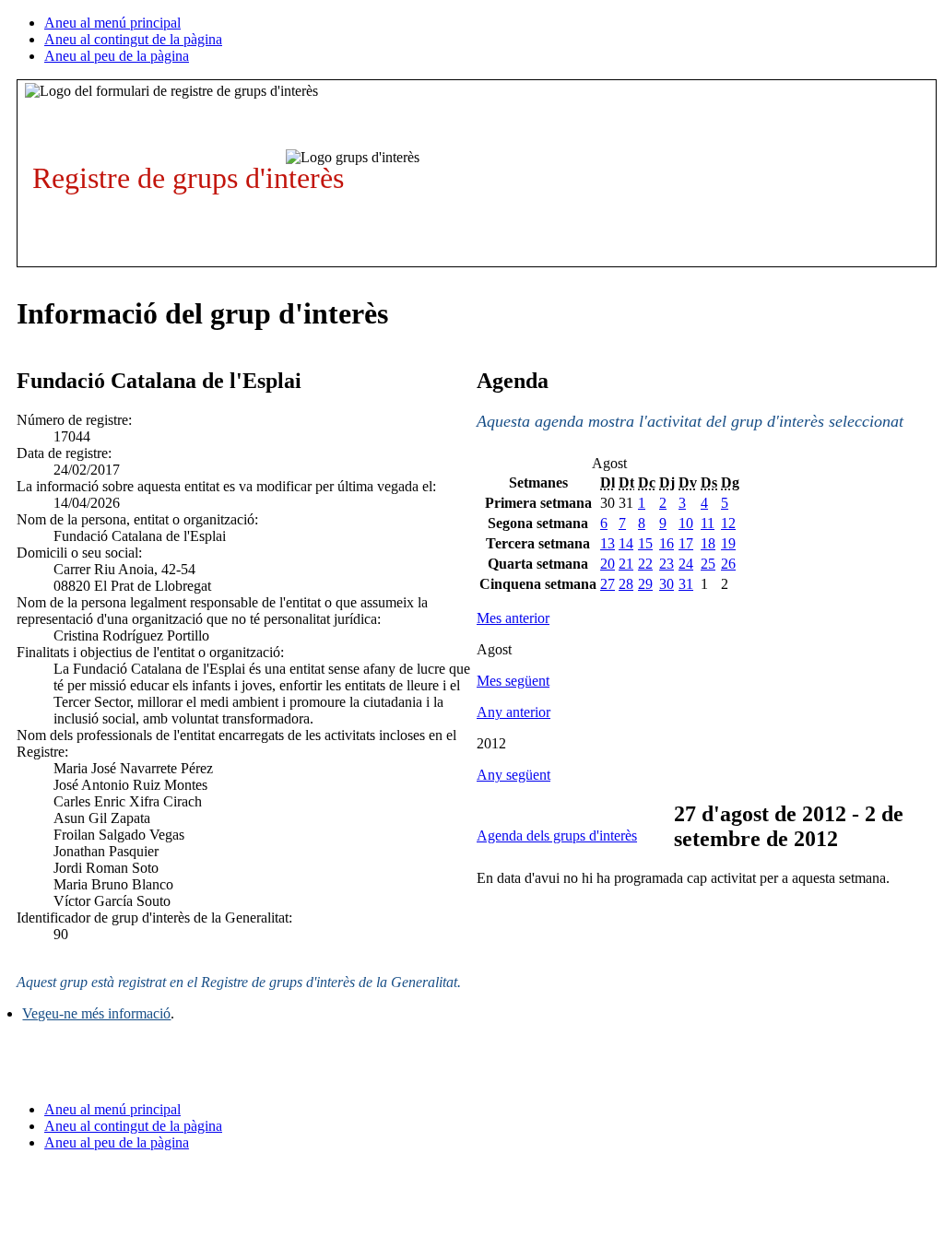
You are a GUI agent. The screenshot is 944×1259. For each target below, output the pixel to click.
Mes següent (513, 680)
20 (607, 563)
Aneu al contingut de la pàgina (133, 39)
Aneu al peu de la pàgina (116, 56)
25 (708, 563)
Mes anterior (513, 618)
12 (728, 523)
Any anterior (513, 712)
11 (707, 523)
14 (626, 543)
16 (666, 543)
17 (685, 543)
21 (626, 563)
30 (666, 584)
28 (626, 584)
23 (666, 563)
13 (607, 543)
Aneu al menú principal (112, 22)
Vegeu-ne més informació (96, 1013)
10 (685, 523)
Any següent (513, 774)
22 (645, 563)
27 (607, 584)
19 (728, 543)
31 (685, 584)
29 (645, 584)
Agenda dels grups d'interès (557, 835)
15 (645, 543)
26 (728, 563)
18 (708, 543)
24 (685, 563)
